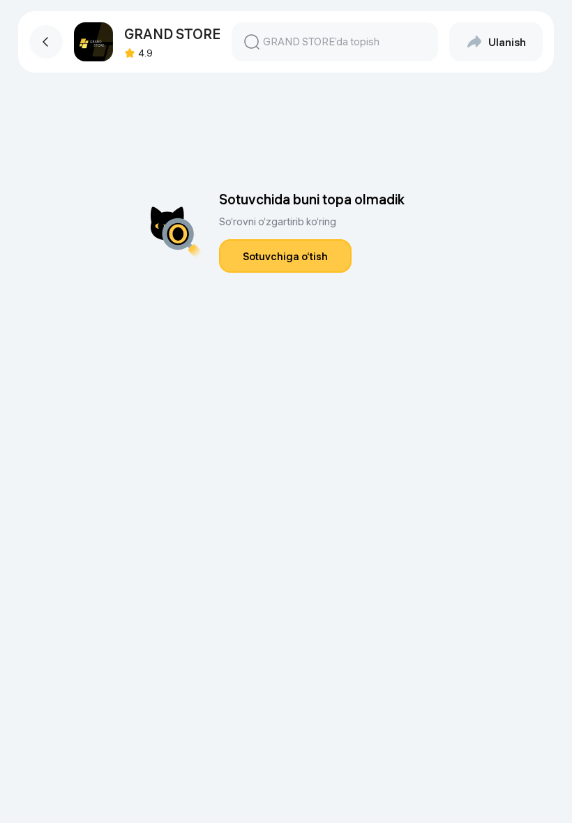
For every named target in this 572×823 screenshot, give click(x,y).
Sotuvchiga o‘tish (285, 256)
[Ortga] (46, 42)
